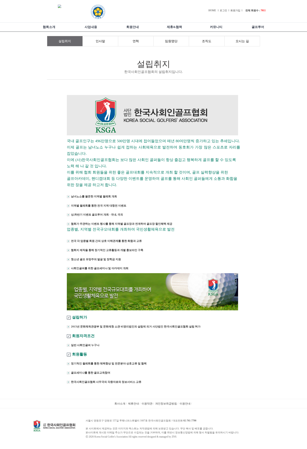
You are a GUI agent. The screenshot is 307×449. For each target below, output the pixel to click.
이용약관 (147, 403)
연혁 (136, 41)
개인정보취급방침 (166, 403)
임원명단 (171, 41)
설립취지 (64, 41)
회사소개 (119, 403)
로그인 (223, 10)
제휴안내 (133, 403)
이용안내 (185, 403)
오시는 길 (242, 41)
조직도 (206, 41)
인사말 (100, 41)
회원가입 (235, 10)
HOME (212, 10)
